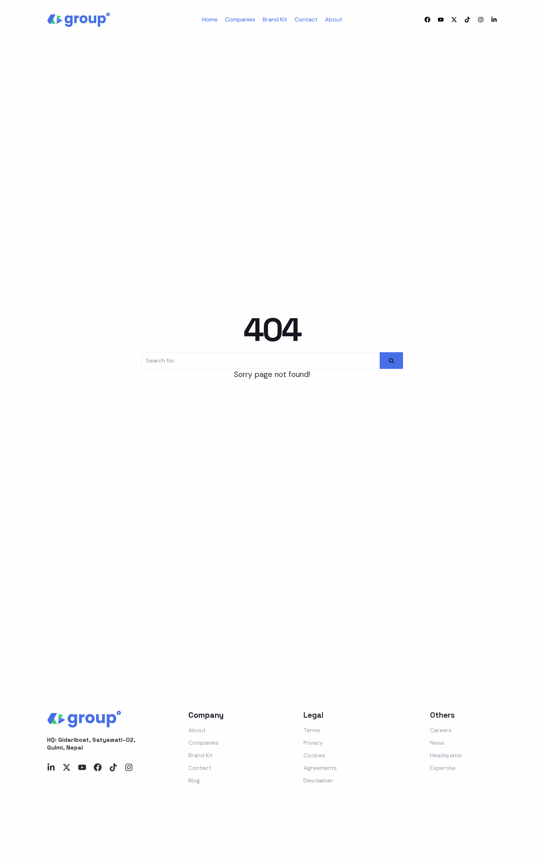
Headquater (446, 755)
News (437, 743)
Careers (440, 730)
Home (210, 19)
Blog (194, 780)
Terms (311, 730)
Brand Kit (275, 19)
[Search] (391, 360)
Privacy (313, 743)
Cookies (314, 755)
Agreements (320, 768)
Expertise (443, 768)
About (333, 19)
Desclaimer (318, 780)
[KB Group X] (78, 20)
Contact (306, 19)
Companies (240, 19)
